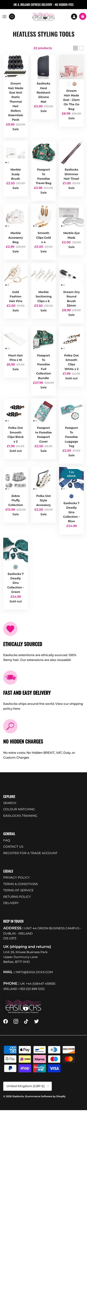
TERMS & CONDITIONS (20, 884)
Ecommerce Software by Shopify (45, 1096)
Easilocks (18, 1096)
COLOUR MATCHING (19, 809)
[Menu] (4, 16)
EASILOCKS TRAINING (20, 816)
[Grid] (75, 48)
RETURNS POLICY (17, 897)
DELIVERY (11, 903)
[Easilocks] (43, 16)
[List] (81, 48)
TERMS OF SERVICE (18, 890)
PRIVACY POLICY (16, 877)
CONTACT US (13, 846)
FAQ (6, 840)
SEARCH (9, 803)
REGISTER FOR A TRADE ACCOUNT (30, 853)
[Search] (13, 16)
